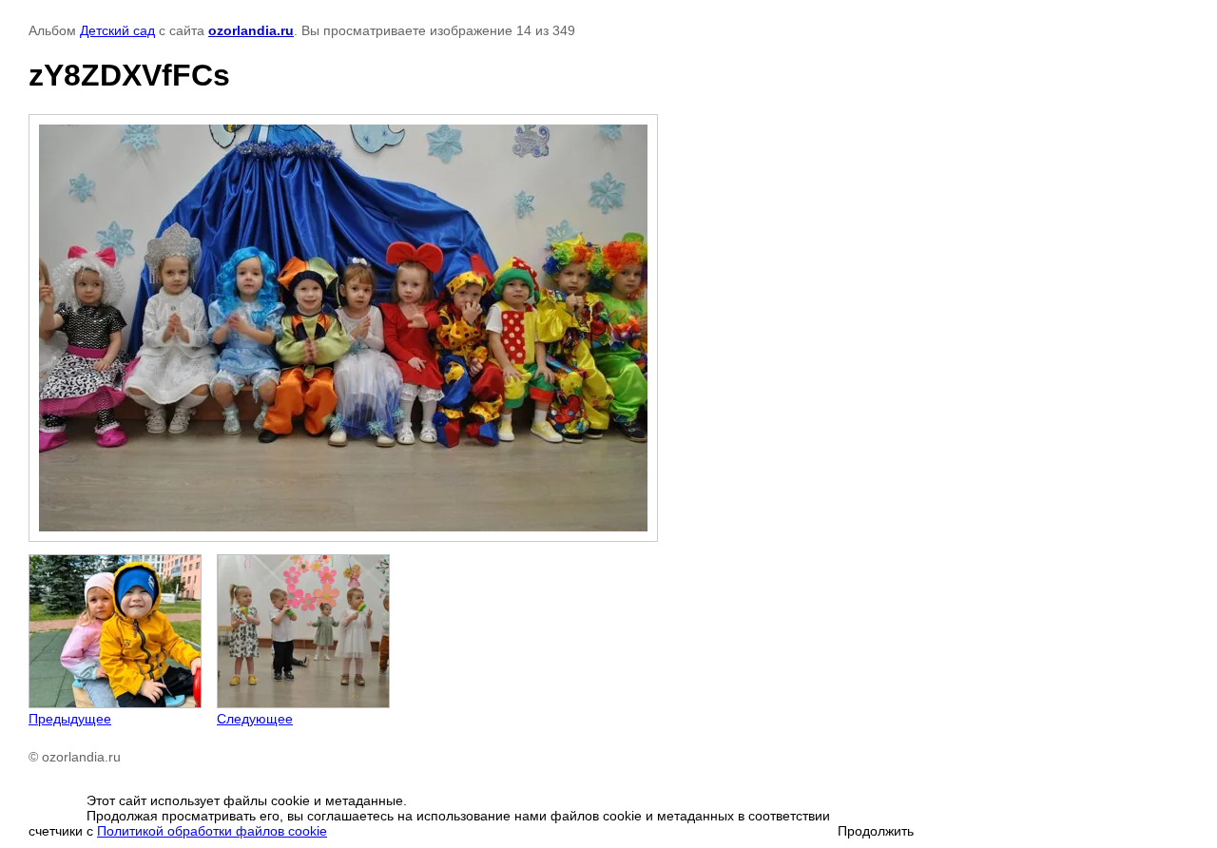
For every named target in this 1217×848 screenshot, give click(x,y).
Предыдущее (70, 718)
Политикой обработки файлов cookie (212, 830)
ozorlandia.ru (251, 30)
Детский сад (117, 30)
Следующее (255, 718)
